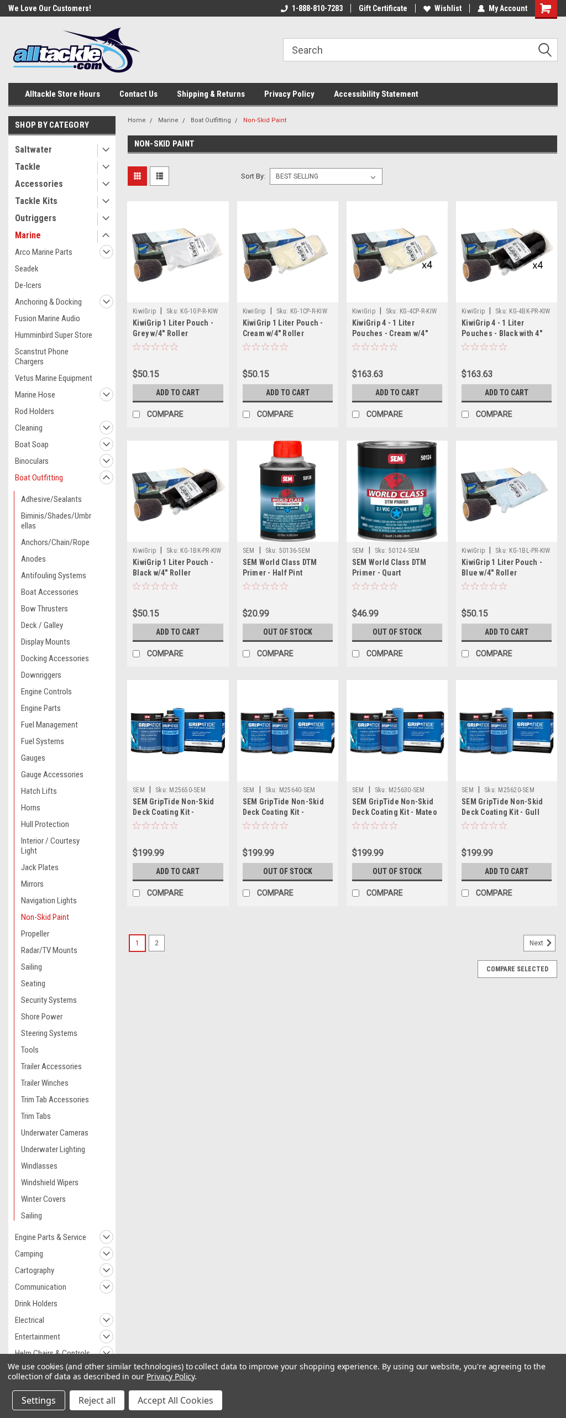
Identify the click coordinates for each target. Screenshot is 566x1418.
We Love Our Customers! (49, 8)
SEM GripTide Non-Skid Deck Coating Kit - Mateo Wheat (394, 812)
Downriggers (41, 675)
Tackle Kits (36, 201)
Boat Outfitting (39, 478)
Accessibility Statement (376, 94)
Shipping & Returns (211, 94)
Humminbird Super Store (53, 335)
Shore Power (41, 1017)
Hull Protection (45, 824)
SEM (249, 550)
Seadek (27, 269)
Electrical (29, 1320)
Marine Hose (35, 395)
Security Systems (49, 1000)
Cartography (34, 1270)
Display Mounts (45, 642)
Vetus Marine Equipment (53, 378)
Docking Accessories (55, 658)
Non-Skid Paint (45, 917)
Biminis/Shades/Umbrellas (56, 521)
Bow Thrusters (44, 609)
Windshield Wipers (49, 1182)
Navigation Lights (49, 901)
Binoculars (32, 461)
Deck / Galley (42, 625)
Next (537, 944)
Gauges (33, 758)
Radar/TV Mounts (49, 950)
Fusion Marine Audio (47, 318)
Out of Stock (287, 631)
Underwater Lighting (53, 1149)
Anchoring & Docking (48, 302)
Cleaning (29, 428)
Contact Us (138, 94)
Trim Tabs (36, 1116)
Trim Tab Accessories (55, 1100)
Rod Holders (34, 411)
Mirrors (32, 884)
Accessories (39, 184)
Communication (40, 1287)
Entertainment (37, 1337)
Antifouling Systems (53, 575)
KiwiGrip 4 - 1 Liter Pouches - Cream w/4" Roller (390, 333)
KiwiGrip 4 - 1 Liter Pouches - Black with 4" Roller (502, 333)
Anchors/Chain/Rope (55, 542)
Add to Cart (178, 392)
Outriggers (35, 218)
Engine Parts (41, 708)
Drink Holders (36, 1304)
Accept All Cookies (175, 1400)
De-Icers (28, 285)
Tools (30, 1050)
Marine (28, 235)
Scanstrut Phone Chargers (42, 357)
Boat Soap (32, 444)
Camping (29, 1254)
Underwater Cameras (54, 1133)
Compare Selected (517, 969)
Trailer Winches (45, 1083)
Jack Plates (40, 867)
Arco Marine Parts (43, 252)
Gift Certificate (383, 8)
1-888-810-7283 (317, 8)
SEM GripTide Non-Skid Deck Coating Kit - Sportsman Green (283, 812)
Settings (39, 1400)
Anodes (33, 559)
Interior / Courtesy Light (50, 846)
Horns (30, 808)
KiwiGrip (144, 311)
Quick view (178, 294)
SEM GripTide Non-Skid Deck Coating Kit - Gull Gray (502, 812)
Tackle (27, 166)
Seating (33, 983)
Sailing (31, 967)
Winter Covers (43, 1199)
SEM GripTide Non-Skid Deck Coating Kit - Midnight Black (173, 812)
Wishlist (448, 8)
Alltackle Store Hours (62, 94)
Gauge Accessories (52, 774)
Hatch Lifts (39, 791)
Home (137, 120)
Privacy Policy (289, 94)
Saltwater (33, 149)
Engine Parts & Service (50, 1237)
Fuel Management (49, 725)
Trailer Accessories (51, 1066)
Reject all (97, 1400)
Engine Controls (46, 692)
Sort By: (253, 176)
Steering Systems (49, 1033)
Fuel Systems (42, 741)
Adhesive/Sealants (51, 499)
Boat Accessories (49, 592)
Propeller (35, 934)
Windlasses (39, 1166)
